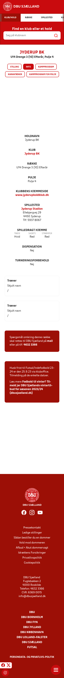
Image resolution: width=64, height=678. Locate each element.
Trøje (17, 234)
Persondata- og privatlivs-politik (32, 657)
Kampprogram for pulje (42, 74)
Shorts (32, 234)
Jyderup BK (32, 154)
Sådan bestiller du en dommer (32, 537)
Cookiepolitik (32, 563)
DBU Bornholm (32, 617)
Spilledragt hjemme (32, 230)
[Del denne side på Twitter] (9, 665)
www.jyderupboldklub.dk (32, 195)
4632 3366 (30, 345)
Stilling (14, 67)
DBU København (32, 632)
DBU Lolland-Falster (32, 637)
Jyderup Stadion (32, 209)
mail (50, 341)
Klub (32, 150)
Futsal (32, 647)
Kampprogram (46, 67)
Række (32, 164)
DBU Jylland (32, 627)
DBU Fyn (32, 622)
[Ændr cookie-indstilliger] (5, 672)
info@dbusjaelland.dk (32, 596)
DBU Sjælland (32, 642)
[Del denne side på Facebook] (3, 665)
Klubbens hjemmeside (32, 191)
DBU (32, 612)
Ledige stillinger (32, 532)
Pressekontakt (32, 527)
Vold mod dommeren (32, 542)
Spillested (32, 205)
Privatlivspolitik (32, 557)
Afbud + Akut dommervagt (32, 547)
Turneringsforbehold (32, 260)
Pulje (32, 177)
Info (28, 67)
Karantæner (15, 74)
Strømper (47, 234)
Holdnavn (32, 136)
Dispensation (32, 247)
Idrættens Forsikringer (32, 552)
